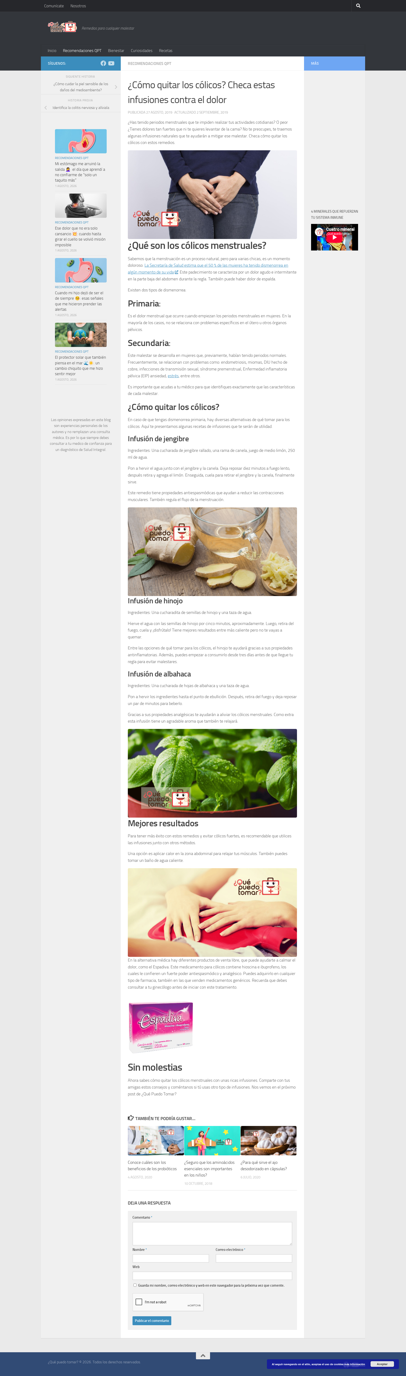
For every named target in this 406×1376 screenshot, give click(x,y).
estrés (173, 375)
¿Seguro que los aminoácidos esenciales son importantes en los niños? (209, 1169)
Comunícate (54, 6)
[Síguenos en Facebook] (103, 63)
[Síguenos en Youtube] (111, 63)
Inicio (52, 50)
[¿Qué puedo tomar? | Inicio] (62, 26)
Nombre (140, 1250)
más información (354, 1364)
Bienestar (116, 50)
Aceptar (382, 1364)
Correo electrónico (230, 1250)
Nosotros (78, 6)
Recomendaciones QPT (82, 50)
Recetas (165, 50)
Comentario (142, 1217)
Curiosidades (141, 50)
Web (136, 1267)
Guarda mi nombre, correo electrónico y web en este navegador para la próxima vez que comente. (211, 1285)
